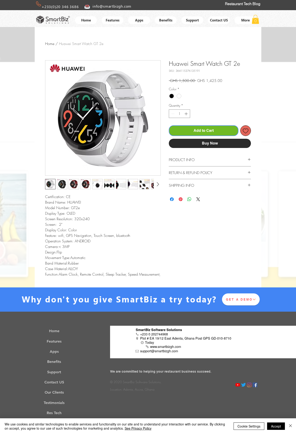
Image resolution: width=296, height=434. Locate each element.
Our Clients (54, 392)
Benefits (54, 361)
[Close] (290, 426)
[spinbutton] (179, 114)
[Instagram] (249, 385)
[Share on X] (198, 199)
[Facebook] (255, 385)
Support (54, 372)
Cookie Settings (248, 426)
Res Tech (54, 413)
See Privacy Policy (138, 428)
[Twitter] (243, 385)
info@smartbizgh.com (111, 6)
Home (49, 43)
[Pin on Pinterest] (180, 199)
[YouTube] (237, 385)
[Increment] (186, 114)
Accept (276, 426)
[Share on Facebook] (172, 199)
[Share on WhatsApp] (189, 199)
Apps (54, 351)
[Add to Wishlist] (245, 130)
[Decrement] (172, 114)
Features (54, 341)
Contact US (54, 382)
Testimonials (54, 403)
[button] (255, 19)
